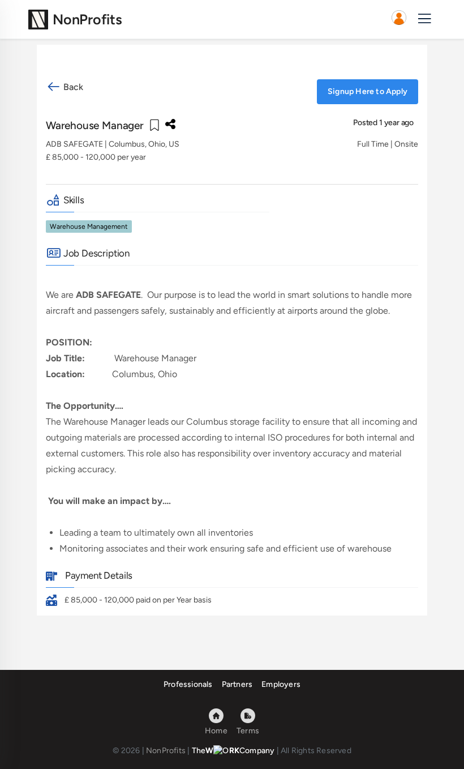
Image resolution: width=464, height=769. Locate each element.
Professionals (188, 684)
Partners (237, 684)
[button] (399, 19)
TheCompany (233, 750)
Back (72, 87)
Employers (280, 684)
